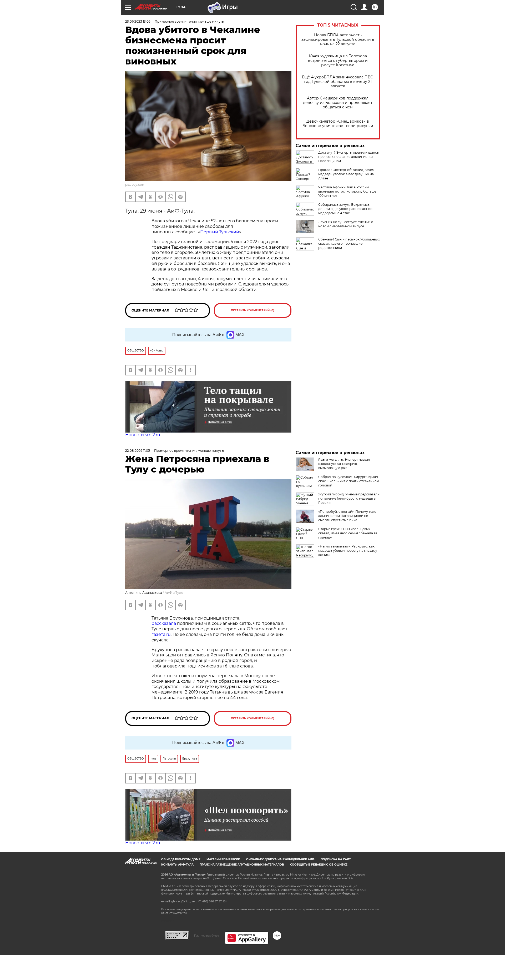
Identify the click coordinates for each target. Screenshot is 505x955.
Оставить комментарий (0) (252, 310)
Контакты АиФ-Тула (177, 864)
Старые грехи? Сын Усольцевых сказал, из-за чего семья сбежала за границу (347, 533)
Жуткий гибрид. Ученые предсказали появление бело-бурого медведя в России (349, 498)
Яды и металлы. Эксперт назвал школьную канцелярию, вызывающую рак (344, 464)
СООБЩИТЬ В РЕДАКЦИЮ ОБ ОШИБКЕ (318, 864)
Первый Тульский (219, 231)
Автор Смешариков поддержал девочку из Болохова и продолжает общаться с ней (337, 102)
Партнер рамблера (206, 935)
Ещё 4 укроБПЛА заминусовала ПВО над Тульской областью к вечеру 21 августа (337, 81)
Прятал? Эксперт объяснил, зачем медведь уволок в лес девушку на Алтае (346, 174)
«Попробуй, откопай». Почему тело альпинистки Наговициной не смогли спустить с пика (347, 516)
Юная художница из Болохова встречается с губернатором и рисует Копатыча (338, 60)
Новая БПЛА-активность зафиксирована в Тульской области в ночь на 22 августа (337, 39)
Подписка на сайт (336, 859)
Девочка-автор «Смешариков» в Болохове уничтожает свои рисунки (337, 123)
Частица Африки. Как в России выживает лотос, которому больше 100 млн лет (347, 191)
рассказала (164, 623)
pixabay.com (135, 185)
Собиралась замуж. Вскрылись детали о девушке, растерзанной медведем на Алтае (345, 209)
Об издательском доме (180, 859)
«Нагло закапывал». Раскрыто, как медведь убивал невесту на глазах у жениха (347, 550)
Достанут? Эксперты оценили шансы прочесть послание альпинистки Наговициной (348, 156)
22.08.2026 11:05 (137, 451)
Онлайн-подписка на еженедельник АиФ (280, 859)
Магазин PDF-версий (223, 859)
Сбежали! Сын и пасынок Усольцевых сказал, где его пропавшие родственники (349, 243)
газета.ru (161, 634)
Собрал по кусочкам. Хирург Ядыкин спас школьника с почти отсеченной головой (348, 481)
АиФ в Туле (174, 593)
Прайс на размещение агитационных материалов (242, 864)
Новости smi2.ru (142, 434)
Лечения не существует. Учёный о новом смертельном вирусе (345, 224)
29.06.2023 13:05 (137, 21)
